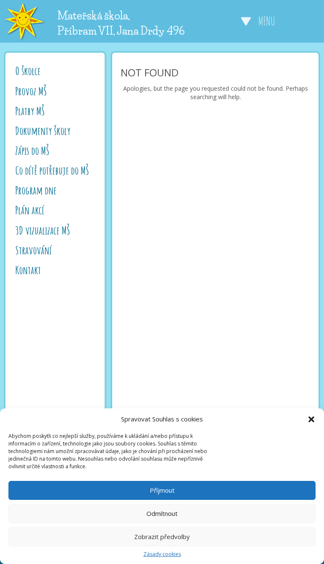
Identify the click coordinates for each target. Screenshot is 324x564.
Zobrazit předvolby (162, 536)
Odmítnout (162, 513)
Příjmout (162, 490)
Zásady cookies (162, 554)
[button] (311, 419)
